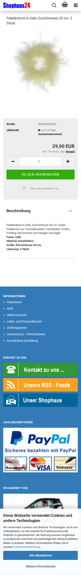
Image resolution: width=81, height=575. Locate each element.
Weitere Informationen (41, 566)
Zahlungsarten (17, 327)
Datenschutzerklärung (26, 546)
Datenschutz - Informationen (26, 334)
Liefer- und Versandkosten (24, 321)
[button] (12, 161)
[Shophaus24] (15, 5)
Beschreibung (18, 210)
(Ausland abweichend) (50, 134)
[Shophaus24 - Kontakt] (40, 369)
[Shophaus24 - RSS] (40, 384)
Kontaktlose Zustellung (22, 340)
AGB (10, 308)
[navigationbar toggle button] (75, 5)
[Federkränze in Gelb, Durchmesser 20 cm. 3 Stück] (40, 61)
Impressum (14, 302)
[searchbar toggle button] (54, 5)
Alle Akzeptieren (40, 555)
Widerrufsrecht (17, 315)
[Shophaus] (40, 400)
